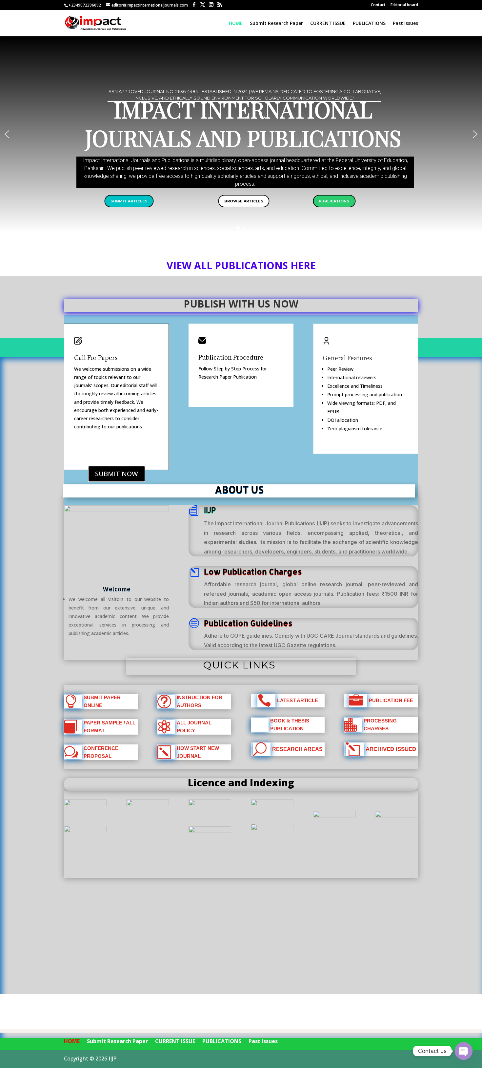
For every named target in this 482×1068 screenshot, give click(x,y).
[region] (241, 134)
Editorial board (404, 5)
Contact (378, 5)
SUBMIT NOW (116, 473)
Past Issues (405, 23)
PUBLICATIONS (369, 23)
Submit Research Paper (276, 23)
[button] (7, 134)
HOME (236, 23)
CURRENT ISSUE (328, 23)
